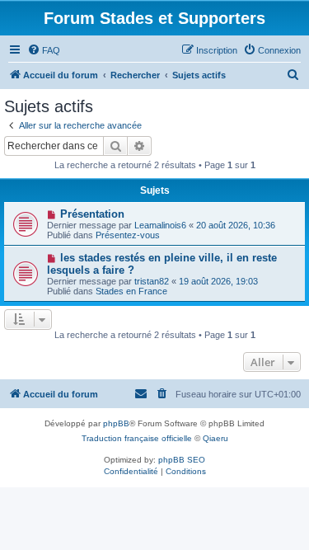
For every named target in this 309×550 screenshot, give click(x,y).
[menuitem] (43, 50)
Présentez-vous (128, 235)
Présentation (92, 214)
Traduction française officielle (137, 438)
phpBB (116, 423)
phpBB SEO (181, 459)
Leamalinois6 (160, 225)
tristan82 (151, 281)
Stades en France (131, 291)
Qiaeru (215, 438)
